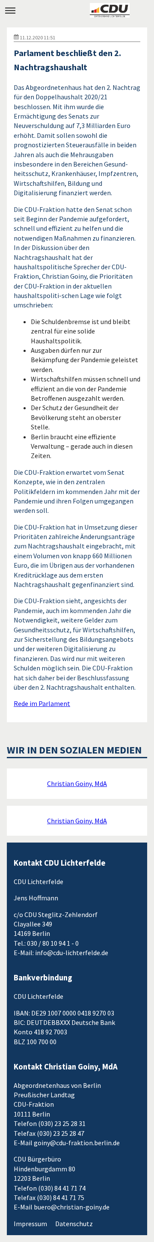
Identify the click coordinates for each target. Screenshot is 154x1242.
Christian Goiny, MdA (77, 783)
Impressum (30, 1223)
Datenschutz (74, 1223)
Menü (10, 10)
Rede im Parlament (42, 703)
